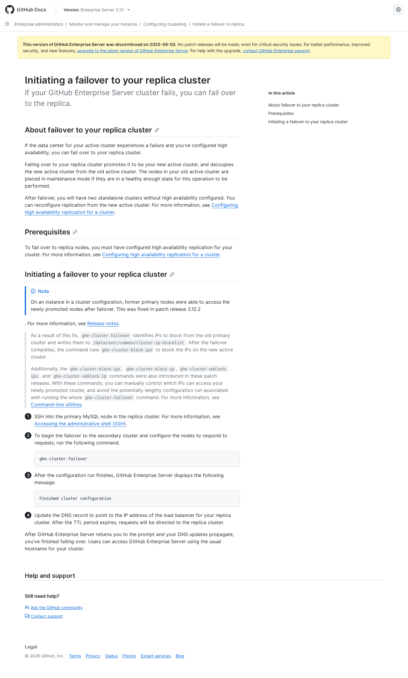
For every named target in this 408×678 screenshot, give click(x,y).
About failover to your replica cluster (88, 130)
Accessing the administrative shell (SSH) (80, 424)
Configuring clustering (164, 24)
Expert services (156, 655)
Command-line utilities (56, 404)
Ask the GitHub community (57, 607)
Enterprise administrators (38, 24)
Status (111, 655)
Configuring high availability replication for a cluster (161, 254)
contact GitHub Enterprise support (276, 50)
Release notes (103, 323)
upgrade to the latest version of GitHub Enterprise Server (132, 50)
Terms (75, 655)
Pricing (129, 655)
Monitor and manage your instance (103, 24)
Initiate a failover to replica (218, 24)
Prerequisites (47, 232)
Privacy (93, 655)
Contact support (47, 616)
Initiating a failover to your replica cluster (96, 274)
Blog (180, 655)
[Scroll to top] (395, 665)
